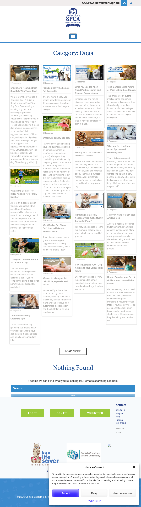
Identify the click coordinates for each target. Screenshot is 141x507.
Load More (73, 351)
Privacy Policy (94, 500)
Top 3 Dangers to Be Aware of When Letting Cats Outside (121, 88)
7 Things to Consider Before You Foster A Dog (24, 261)
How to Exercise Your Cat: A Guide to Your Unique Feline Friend (121, 280)
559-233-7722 (120, 430)
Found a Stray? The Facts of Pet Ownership (56, 89)
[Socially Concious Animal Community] (84, 454)
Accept (66, 493)
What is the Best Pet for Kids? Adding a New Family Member (23, 193)
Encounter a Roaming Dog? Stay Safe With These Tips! (23, 89)
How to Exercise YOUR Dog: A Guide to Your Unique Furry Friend (89, 267)
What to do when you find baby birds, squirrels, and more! (55, 281)
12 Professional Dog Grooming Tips (20, 317)
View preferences (122, 493)
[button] (134, 467)
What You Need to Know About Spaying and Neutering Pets (119, 149)
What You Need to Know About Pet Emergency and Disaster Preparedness (88, 90)
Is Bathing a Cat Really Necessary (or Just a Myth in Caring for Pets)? (89, 217)
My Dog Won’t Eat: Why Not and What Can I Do (88, 154)
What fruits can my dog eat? (56, 137)
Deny (94, 493)
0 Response (15, 82)
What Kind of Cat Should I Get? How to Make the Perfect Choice (55, 228)
